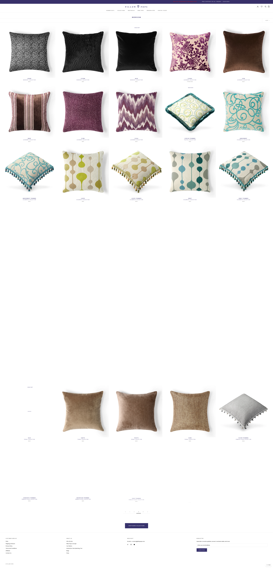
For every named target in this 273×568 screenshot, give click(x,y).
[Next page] (147, 511)
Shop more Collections (137, 526)
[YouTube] (134, 544)
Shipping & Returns (10, 543)
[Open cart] (268, 6)
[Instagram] (131, 544)
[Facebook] (127, 544)
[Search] (265, 6)
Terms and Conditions (11, 548)
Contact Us (8, 553)
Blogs (67, 550)
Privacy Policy (9, 546)
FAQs (7, 541)
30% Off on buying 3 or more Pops (116, 1)
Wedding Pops (151, 10)
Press (67, 553)
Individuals (131, 10)
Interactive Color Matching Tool (74, 548)
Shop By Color (162, 10)
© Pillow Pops (10, 564)
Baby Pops (141, 10)
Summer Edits (110, 10)
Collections (121, 10)
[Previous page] (125, 511)
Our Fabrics (69, 546)
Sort (267, 20)
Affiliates (8, 550)
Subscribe (202, 550)
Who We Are (69, 541)
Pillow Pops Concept (71, 543)
